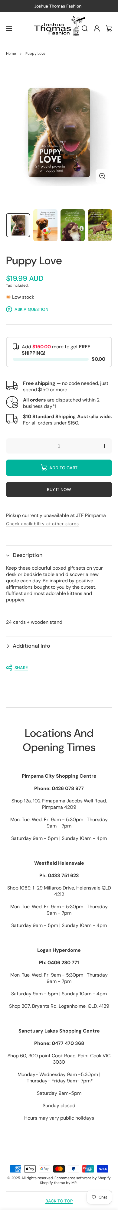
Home (11, 53)
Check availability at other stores (42, 523)
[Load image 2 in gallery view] (45, 225)
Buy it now (59, 489)
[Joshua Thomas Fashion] (59, 28)
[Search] (85, 28)
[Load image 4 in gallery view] (100, 225)
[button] (59, 555)
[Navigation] (9, 28)
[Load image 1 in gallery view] (18, 225)
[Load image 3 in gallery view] (73, 225)
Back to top (59, 1201)
